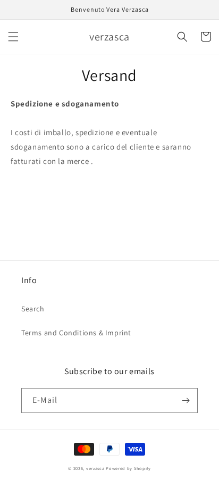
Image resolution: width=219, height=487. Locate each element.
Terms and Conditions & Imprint (76, 332)
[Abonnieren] (185, 400)
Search (33, 308)
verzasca (95, 468)
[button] (13, 36)
